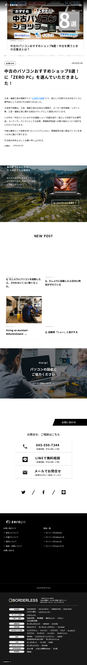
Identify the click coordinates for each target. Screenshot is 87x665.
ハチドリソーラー (44, 612)
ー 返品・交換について (12, 546)
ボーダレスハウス (33, 645)
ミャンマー (44, 630)
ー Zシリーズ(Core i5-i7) (54, 546)
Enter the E (67, 609)
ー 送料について (10, 541)
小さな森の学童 (32, 621)
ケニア (62, 630)
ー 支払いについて (10, 532)
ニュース (12, 55)
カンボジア (71, 630)
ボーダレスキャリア (33, 624)
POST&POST (31, 609)
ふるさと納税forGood (43, 648)
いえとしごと (31, 615)
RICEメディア (31, 627)
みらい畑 (30, 648)
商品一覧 (47, 528)
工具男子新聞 (38, 98)
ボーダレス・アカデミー (47, 627)
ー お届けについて (10, 537)
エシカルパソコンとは (14, 10)
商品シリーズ (47, 10)
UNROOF (46, 624)
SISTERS (45, 645)
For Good (61, 627)
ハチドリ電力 (31, 612)
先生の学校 (30, 618)
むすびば (55, 624)
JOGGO (59, 636)
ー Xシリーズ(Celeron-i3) (54, 537)
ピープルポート (32, 642)
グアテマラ (54, 630)
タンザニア (40, 633)
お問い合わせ (8, 550)
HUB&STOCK (56, 609)
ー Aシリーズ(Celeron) (53, 532)
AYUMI (50, 642)
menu (80, 5)
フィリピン (50, 633)
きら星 (55, 648)
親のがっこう (50, 618)
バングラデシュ (32, 630)
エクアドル (30, 633)
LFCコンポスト (44, 609)
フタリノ (60, 618)
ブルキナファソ (62, 633)
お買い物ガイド (9, 528)
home (5, 56)
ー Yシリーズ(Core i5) (53, 541)
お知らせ (21, 55)
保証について (77, 10)
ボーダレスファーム (52, 639)
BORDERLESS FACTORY (35, 639)
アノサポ (43, 642)
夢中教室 (40, 618)
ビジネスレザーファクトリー (44, 636)
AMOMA (29, 636)
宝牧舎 (29, 652)
